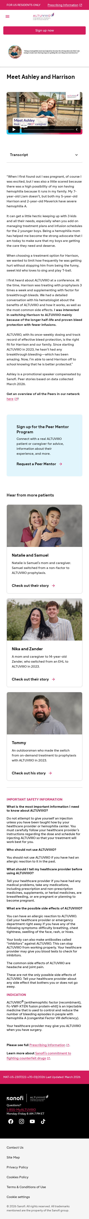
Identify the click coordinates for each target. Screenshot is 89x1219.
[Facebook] (11, 1121)
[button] (23, 16)
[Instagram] (21, 1121)
